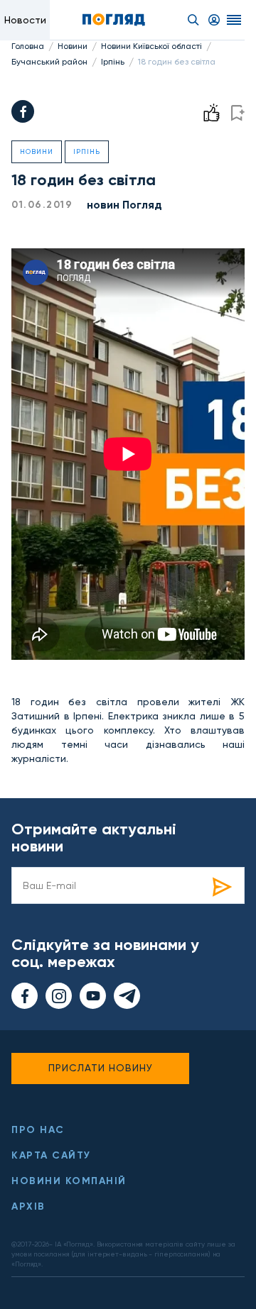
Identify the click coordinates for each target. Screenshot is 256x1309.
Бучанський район (49, 62)
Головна (27, 46)
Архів (28, 1206)
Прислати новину (100, 1067)
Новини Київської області (151, 46)
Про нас (38, 1130)
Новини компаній (69, 1181)
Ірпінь (112, 62)
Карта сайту (51, 1155)
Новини (72, 46)
